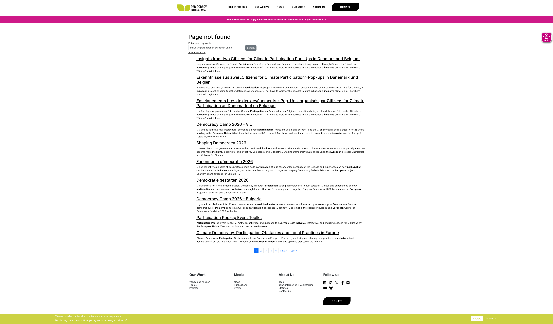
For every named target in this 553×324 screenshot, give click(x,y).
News (280, 7)
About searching (197, 52)
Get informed (237, 7)
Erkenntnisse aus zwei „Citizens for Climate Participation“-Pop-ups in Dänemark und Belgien (277, 80)
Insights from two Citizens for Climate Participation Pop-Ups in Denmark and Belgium (278, 58)
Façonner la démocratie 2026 (224, 161)
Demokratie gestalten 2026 (222, 180)
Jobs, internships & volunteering (296, 284)
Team (282, 281)
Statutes (283, 287)
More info (123, 320)
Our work (298, 7)
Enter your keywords (199, 43)
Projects (193, 287)
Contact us (285, 290)
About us (319, 7)
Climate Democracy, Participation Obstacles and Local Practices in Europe (267, 232)
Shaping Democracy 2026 (221, 142)
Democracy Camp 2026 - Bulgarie (229, 198)
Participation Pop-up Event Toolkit (229, 217)
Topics (193, 284)
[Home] (193, 3)
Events (237, 287)
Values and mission (199, 281)
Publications (240, 284)
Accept (477, 318)
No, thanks (490, 318)
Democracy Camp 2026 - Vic (224, 124)
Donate (345, 7)
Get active (262, 7)
